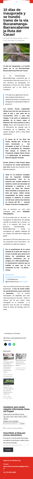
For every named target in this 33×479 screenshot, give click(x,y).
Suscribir (8, 450)
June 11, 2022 (23, 281)
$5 (4, 416)
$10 (8, 416)
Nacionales (11, 40)
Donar (22, 423)
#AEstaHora (9, 275)
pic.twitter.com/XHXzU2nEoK (15, 277)
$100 (16, 416)
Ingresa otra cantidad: (10, 421)
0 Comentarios (19, 40)
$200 (20, 416)
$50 (12, 416)
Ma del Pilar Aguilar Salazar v (14, 38)
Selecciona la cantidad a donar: (13, 414)
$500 (25, 416)
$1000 (5, 419)
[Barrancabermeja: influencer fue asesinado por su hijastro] (21, 356)
